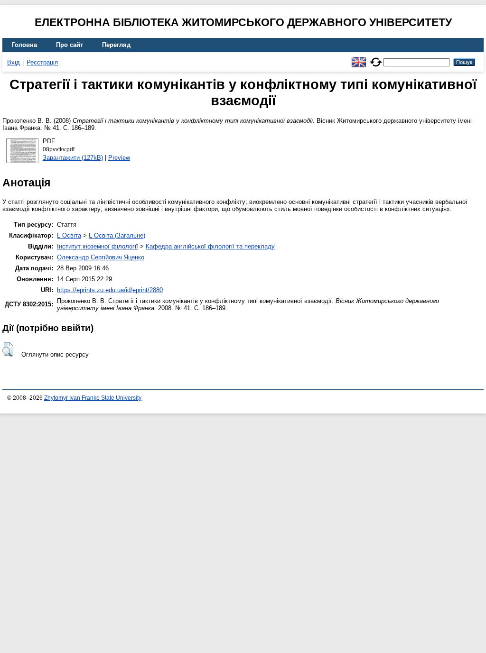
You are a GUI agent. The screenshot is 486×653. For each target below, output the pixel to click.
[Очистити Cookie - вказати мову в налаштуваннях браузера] (375, 58)
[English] (358, 58)
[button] (7, 349)
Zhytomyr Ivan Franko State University (92, 398)
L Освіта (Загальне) (117, 235)
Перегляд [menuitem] (116, 44)
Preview (119, 157)
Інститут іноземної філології (97, 246)
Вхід (13, 62)
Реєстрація (42, 62)
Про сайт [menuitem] (69, 44)
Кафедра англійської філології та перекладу (210, 246)
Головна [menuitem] (24, 44)
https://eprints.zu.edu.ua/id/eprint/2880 (110, 290)
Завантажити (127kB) (73, 157)
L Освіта (69, 235)
